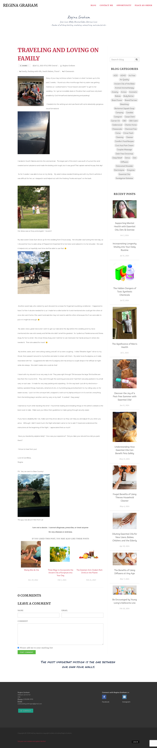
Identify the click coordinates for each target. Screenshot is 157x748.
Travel (56, 71)
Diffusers (124, 162)
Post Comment (26, 652)
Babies (118, 96)
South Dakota (47, 71)
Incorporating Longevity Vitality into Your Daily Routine (124, 247)
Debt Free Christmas (124, 153)
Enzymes (131, 170)
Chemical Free (131, 129)
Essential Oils (124, 174)
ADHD (123, 75)
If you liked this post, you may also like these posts (60, 539)
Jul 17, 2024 (124, 300)
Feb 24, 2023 (91, 580)
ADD (116, 75)
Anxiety (115, 92)
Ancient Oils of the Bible (124, 83)
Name (20, 610)
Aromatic (133, 92)
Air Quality (124, 79)
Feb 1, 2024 (62, 580)
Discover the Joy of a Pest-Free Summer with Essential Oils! (124, 396)
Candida (129, 112)
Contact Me (106, 5)
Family (24, 71)
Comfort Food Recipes (124, 141)
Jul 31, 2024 (124, 256)
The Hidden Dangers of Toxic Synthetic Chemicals (124, 291)
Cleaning (119, 137)
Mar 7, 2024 (124, 579)
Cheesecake (117, 129)
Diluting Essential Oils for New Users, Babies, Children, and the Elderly (124, 537)
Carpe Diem (130, 116)
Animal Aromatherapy (124, 88)
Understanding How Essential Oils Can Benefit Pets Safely (124, 450)
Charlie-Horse (131, 125)
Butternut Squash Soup (124, 108)
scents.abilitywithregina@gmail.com (30, 704)
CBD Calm (133, 120)
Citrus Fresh (128, 133)
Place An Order (143, 5)
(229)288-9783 (28, 699)
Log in (135, 742)
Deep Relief (117, 158)
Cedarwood (117, 125)
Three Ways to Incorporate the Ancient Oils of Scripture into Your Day (60, 573)
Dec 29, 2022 (33, 580)
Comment (23, 621)
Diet (134, 158)
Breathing (124, 104)
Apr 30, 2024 (125, 546)
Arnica (123, 92)
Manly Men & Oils (31, 570)
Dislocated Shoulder (124, 166)
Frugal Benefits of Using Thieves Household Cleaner (124, 497)
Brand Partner (131, 100)
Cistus (118, 133)
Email (65, 610)
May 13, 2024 (124, 459)
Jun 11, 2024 (124, 405)
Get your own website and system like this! (32, 741)
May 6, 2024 (124, 506)
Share (24, 65)
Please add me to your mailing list (36, 648)
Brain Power (117, 100)
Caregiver (118, 116)
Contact (27, 711)
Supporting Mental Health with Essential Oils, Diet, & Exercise (124, 226)
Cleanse (129, 137)
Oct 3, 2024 (124, 235)
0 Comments (69, 71)
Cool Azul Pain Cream (124, 145)
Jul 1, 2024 (125, 353)
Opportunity (124, 5)
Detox (127, 158)
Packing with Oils (35, 71)
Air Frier (132, 75)
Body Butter (128, 96)
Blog (93, 5)
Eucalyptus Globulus (124, 178)
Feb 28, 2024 (125, 608)
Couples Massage (124, 149)
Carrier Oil (115, 120)
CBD (124, 120)
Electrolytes (119, 170)
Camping (119, 112)
